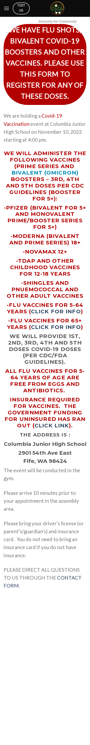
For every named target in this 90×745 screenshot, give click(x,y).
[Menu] (6, 8)
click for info (56, 311)
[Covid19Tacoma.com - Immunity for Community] (57, 8)
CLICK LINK (52, 425)
